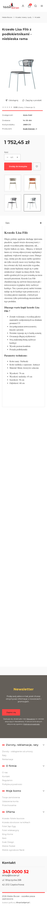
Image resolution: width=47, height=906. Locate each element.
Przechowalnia (9, 805)
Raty (4, 755)
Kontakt (6, 776)
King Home (7, 834)
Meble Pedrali (8, 846)
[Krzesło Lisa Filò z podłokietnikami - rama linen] (12, 183)
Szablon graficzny (15, 903)
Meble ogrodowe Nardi (13, 850)
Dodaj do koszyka (18, 166)
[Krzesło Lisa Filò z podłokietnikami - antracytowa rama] (12, 202)
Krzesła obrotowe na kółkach (16, 822)
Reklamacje (7, 759)
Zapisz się (11, 712)
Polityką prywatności (32, 724)
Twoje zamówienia (11, 797)
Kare (4, 838)
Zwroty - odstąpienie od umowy (17, 751)
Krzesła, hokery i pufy (24, 17)
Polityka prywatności (12, 784)
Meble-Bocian (7, 17)
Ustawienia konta (10, 801)
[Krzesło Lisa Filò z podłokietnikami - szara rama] (32, 183)
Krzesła (37, 17)
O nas (5, 772)
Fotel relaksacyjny (10, 830)
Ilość (6, 152)
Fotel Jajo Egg (9, 826)
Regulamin (31, 719)
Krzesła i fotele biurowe (13, 818)
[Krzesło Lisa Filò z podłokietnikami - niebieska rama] (32, 202)
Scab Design (29, 129)
